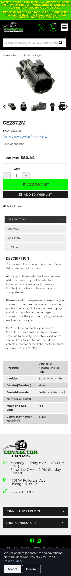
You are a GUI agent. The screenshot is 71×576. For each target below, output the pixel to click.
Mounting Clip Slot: (16, 407)
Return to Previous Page (26, 55)
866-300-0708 (22, 492)
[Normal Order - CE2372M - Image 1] (12, 106)
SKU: (6, 130)
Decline (31, 569)
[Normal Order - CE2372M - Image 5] (63, 106)
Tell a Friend (15, 206)
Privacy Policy (13, 561)
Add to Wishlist (38, 194)
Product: (13, 367)
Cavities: (13, 378)
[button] (34, 42)
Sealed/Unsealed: (19, 392)
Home (6, 55)
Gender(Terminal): (19, 385)
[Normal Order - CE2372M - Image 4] (52, 106)
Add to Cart (38, 184)
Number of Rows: (19, 399)
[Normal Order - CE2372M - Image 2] (23, 106)
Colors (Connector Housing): (19, 418)
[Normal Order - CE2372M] (35, 76)
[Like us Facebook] (32, 540)
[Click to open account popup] (41, 27)
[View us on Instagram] (39, 540)
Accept (12, 569)
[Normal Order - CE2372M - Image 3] (38, 106)
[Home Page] (20, 449)
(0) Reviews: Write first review (25, 137)
